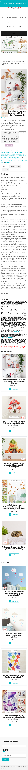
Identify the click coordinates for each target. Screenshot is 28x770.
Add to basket (9, 145)
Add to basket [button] (15, 431)
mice (17, 159)
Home (3, 60)
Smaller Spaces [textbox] (13, 746)
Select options (15, 389)
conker (9, 159)
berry (6, 159)
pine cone (10, 160)
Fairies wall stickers (15, 151)
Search (5, 759)
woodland (7, 162)
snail (25, 160)
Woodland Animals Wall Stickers (12, 157)
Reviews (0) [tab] (5, 169)
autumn (3, 159)
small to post (21, 160)
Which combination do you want (10, 132)
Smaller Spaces (9, 61)
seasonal (15, 160)
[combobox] (14, 746)
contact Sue (16, 331)
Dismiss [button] (25, 5)
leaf (15, 159)
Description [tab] (5, 166)
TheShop (23, 766)
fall (12, 159)
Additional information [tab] (15, 166)
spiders (2, 162)
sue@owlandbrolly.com (7, 337)
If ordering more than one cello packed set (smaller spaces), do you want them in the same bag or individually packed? (10, 139)
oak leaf (5, 160)
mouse (20, 159)
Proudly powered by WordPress (8, 766)
